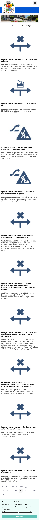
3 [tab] (26, 19)
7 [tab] (34, 19)
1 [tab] (22, 19)
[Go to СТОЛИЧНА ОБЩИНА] (9, 6)
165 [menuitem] (35, 491)
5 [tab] (30, 19)
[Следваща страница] (3, 494)
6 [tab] (32, 19)
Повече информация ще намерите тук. (17, 512)
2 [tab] (24, 19)
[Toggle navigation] (35, 3)
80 (26, 491)
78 (16, 491)
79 (21, 491)
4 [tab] (28, 19)
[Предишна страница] (3, 491)
